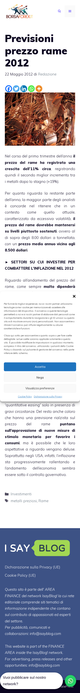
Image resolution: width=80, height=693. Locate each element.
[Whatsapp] (31, 88)
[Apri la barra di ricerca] (59, 11)
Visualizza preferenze (40, 388)
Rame (43, 500)
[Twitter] (16, 88)
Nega (40, 377)
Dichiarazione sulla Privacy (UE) (32, 567)
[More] (39, 88)
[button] (74, 296)
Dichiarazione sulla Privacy (48, 396)
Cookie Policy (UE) (20, 575)
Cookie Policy (25, 396)
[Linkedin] (23, 88)
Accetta (40, 367)
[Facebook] (8, 88)
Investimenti (21, 494)
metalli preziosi (24, 500)
